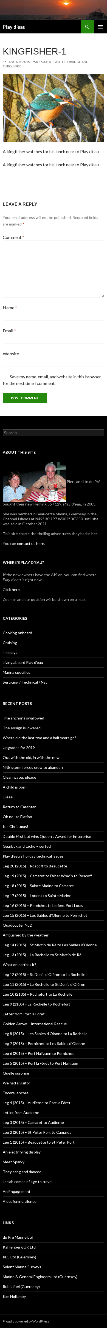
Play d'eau (14, 27)
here (15, 589)
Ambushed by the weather (26, 935)
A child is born (15, 787)
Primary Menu (100, 26)
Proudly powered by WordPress (26, 1321)
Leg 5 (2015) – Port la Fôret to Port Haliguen (40, 1063)
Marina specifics (16, 672)
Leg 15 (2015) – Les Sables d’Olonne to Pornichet (45, 915)
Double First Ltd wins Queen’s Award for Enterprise (47, 836)
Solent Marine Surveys (22, 1266)
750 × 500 (39, 62)
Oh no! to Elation (17, 816)
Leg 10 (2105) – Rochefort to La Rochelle (37, 994)
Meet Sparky (13, 1161)
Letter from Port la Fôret (24, 1014)
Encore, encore (16, 1092)
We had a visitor (16, 1083)
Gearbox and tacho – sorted (27, 846)
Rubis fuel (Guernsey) (21, 1286)
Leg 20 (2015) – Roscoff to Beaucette (35, 866)
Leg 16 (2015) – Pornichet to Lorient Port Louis (43, 905)
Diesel (8, 797)
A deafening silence (19, 1201)
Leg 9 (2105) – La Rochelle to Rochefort (36, 1004)
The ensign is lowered (22, 728)
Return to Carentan (19, 806)
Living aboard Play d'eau (23, 662)
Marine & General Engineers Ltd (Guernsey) (40, 1276)
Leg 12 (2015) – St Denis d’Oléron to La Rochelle (44, 974)
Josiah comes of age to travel (27, 1181)
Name (10, 307)
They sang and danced (22, 1171)
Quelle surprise (16, 1073)
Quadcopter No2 (17, 925)
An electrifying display (22, 1152)
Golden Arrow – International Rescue (35, 1023)
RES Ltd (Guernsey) (19, 1257)
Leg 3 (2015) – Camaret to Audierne (33, 1122)
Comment (13, 237)
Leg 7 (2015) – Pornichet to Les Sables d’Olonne (44, 1043)
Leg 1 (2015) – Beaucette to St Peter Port (39, 1142)
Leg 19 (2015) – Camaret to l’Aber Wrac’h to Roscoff (47, 875)
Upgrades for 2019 (19, 747)
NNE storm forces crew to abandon (33, 767)
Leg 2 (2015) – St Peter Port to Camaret (37, 1132)
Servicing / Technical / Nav (25, 682)
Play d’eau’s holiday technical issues (33, 856)
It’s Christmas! (15, 826)
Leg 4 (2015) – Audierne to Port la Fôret (37, 1102)
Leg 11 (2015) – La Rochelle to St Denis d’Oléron (44, 984)
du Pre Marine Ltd (18, 1237)
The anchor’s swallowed (23, 718)
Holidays (10, 652)
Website (11, 353)
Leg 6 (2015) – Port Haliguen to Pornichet (38, 1053)
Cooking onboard (17, 632)
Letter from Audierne (21, 1112)
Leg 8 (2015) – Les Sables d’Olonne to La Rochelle (45, 1033)
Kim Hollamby (14, 1296)
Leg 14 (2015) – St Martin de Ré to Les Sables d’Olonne (50, 945)
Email (9, 330)
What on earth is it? (19, 964)
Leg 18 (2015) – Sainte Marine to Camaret (38, 885)
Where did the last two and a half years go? (39, 737)
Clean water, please (19, 777)
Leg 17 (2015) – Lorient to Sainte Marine (37, 895)
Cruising (10, 642)
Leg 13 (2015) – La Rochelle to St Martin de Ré (42, 954)
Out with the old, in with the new (31, 757)
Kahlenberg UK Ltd (19, 1247)
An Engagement (16, 1191)
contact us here (30, 543)
